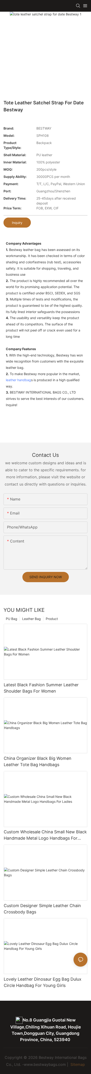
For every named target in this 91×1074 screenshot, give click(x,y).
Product (52, 619)
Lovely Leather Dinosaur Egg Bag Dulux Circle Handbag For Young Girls (42, 982)
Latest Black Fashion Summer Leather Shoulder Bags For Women (41, 688)
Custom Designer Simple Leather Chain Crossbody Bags (42, 908)
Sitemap (77, 1064)
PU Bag (11, 619)
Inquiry (17, 223)
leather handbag (18, 380)
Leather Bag (31, 619)
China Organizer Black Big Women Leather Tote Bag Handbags (37, 761)
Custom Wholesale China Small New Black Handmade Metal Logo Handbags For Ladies (45, 835)
